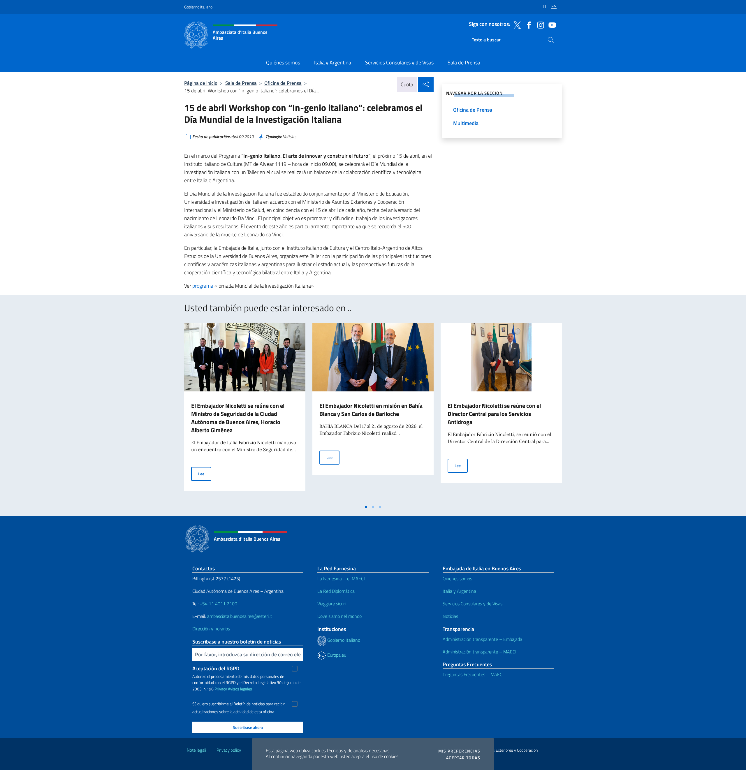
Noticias (450, 616)
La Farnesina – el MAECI (341, 578)
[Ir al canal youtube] (551, 24)
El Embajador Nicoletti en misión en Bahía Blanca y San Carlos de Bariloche (371, 409)
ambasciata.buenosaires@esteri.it (239, 616)
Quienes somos (457, 578)
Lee (204, 473)
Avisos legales (240, 689)
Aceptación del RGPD (216, 668)
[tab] (366, 507)
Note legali (196, 750)
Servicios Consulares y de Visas (472, 603)
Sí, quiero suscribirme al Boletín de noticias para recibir (238, 704)
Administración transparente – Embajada (482, 639)
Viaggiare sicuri (331, 603)
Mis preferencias (459, 751)
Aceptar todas (463, 758)
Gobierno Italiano (343, 640)
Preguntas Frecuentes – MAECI (473, 674)
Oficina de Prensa (283, 83)
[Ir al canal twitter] (516, 24)
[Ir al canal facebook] (527, 24)
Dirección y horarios (211, 628)
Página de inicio (200, 83)
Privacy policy (229, 750)
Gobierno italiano (198, 7)
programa (203, 286)
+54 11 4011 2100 (217, 603)
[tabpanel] (244, 412)
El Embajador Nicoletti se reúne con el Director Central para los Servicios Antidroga (494, 413)
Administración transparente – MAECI (479, 651)
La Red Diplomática (336, 591)
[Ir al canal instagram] (539, 24)
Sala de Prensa (241, 83)
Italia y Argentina (459, 591)
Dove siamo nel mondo (339, 616)
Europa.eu (336, 654)
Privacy (220, 689)
